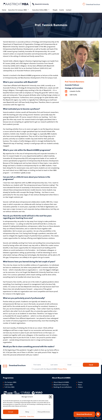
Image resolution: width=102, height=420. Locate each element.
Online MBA (9, 385)
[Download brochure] (84, 4)
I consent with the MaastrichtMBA (50, 369)
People (55, 10)
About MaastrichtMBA (61, 382)
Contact (68, 10)
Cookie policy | (79, 418)
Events (61, 10)
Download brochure (93, 4)
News (80, 385)
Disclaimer (98, 418)
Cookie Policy (22, 416)
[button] (50, 397)
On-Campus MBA (10, 382)
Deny (27, 412)
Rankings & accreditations (63, 387)
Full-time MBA (9, 387)
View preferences (44, 412)
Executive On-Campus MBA (17, 10)
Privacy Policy (30, 416)
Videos (80, 387)
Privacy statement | (89, 418)
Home (4, 10)
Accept (10, 412)
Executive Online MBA (39, 10)
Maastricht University (61, 385)
